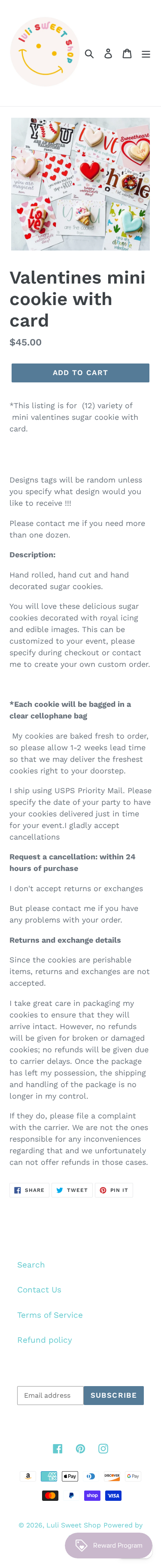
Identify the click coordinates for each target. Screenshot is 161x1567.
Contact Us (39, 1290)
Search (31, 1265)
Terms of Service (50, 1315)
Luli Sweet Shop (73, 1525)
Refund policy (44, 1340)
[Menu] (146, 53)
